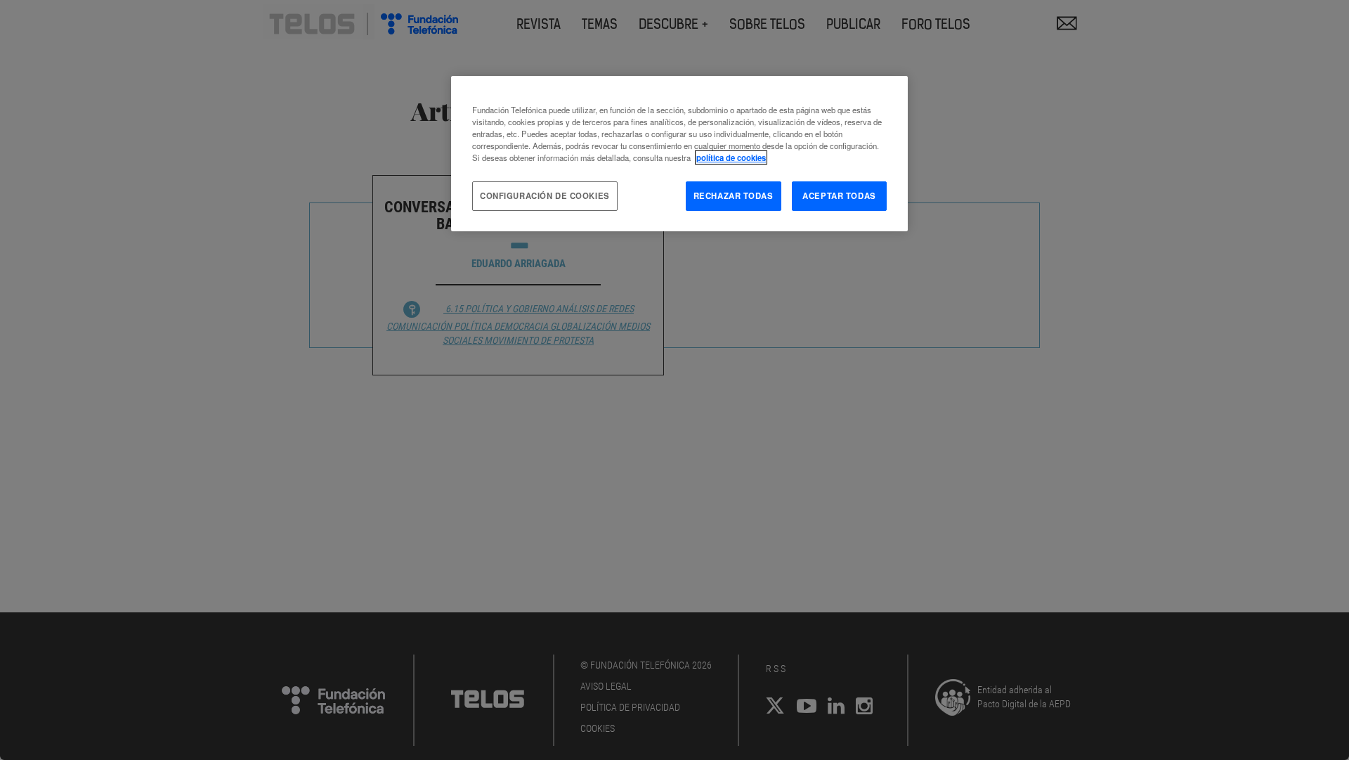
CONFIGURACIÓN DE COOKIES (545, 195)
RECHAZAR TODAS (733, 195)
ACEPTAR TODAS (838, 195)
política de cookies (731, 157)
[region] (679, 153)
